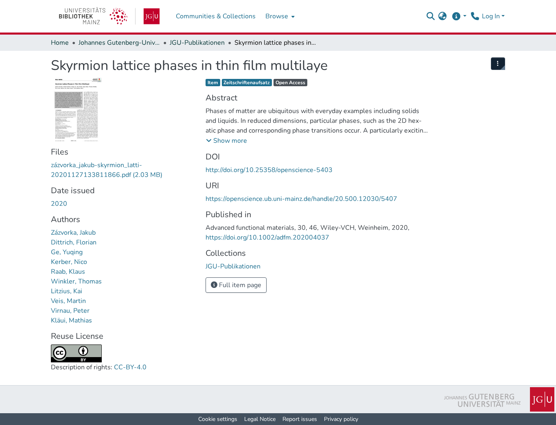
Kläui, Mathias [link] (71, 320)
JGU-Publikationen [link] (197, 42)
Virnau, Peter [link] (70, 310)
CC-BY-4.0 (130, 367)
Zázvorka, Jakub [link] (73, 232)
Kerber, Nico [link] (69, 261)
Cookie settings (217, 419)
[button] (430, 16)
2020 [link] (59, 203)
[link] (109, 16)
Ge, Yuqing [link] (67, 252)
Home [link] (60, 42)
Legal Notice (260, 419)
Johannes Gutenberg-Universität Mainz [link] (119, 42)
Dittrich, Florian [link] (73, 242)
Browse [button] (276, 16)
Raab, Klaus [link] (68, 271)
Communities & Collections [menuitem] (216, 16)
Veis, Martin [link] (68, 300)
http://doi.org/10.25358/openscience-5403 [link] (269, 170)
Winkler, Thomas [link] (76, 281)
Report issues (299, 419)
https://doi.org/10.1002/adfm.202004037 (267, 237)
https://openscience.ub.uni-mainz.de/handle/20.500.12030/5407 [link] (301, 198)
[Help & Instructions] (459, 16)
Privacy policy (341, 419)
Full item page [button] (239, 285)
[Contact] (475, 16)
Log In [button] (491, 16)
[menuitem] (279, 16)
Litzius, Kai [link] (66, 291)
